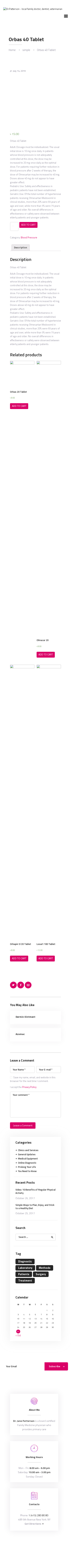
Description (20, 247)
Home (12, 50)
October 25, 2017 (25, 1213)
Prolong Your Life (27, 1167)
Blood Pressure (29, 237)
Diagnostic (25, 1261)
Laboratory (25, 1268)
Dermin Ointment (25, 1016)
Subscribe (54, 1366)
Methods (44, 1268)
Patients (23, 1274)
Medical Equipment (28, 1158)
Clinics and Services (28, 1150)
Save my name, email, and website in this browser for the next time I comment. (33, 1079)
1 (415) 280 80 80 (38, 1515)
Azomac (20, 1034)
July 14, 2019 (19, 71)
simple (26, 50)
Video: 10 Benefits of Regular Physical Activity (35, 1191)
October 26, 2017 (25, 1198)
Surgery (41, 1274)
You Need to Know (27, 1171)
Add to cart (28, 225)
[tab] (20, 247)
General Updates (27, 1154)
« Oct (18, 1335)
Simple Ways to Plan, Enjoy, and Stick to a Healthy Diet (34, 1206)
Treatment (25, 1280)
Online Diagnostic (27, 1163)
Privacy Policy (29, 1087)
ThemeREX (41, 1542)
